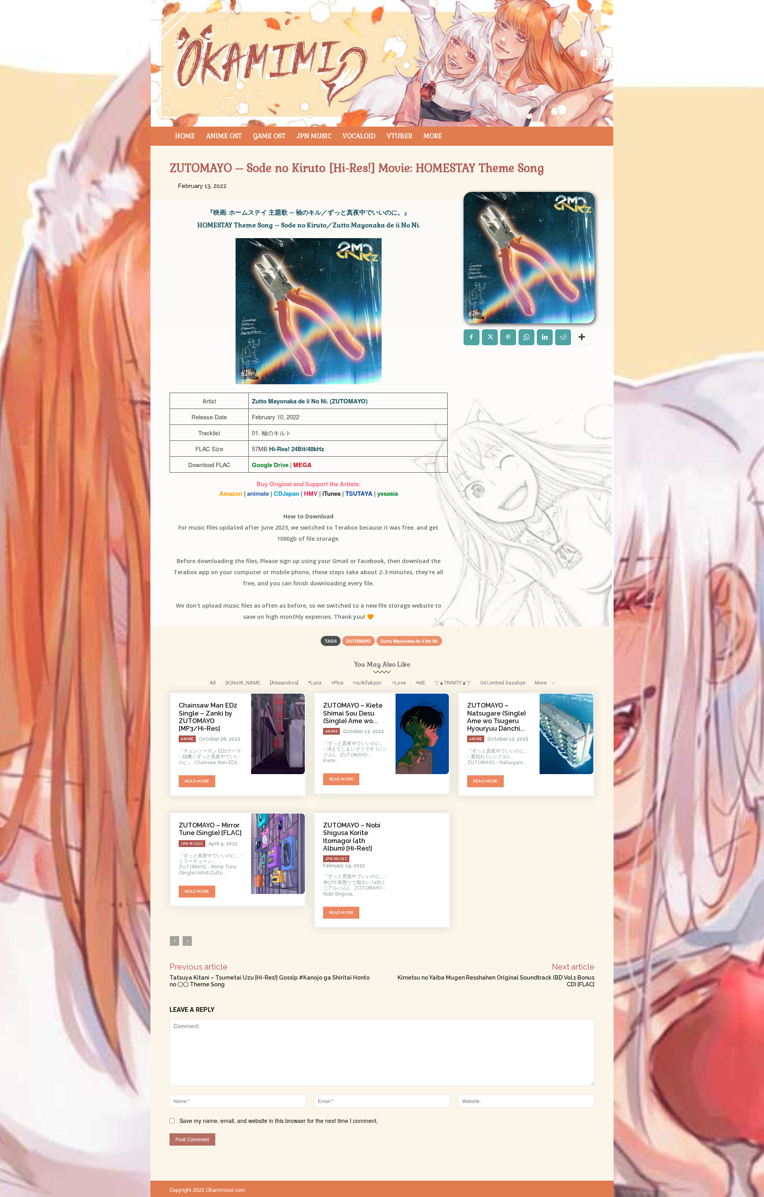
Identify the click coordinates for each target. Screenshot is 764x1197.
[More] (581, 337)
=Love (399, 683)
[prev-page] (174, 941)
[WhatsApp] (526, 337)
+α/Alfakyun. (367, 683)
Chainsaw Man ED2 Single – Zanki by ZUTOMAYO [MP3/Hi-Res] (208, 717)
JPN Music (192, 844)
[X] (490, 337)
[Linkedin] (545, 337)
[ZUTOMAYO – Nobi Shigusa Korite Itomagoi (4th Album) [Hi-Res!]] (422, 854)
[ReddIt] (563, 337)
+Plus (337, 683)
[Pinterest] (508, 337)
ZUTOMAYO (358, 641)
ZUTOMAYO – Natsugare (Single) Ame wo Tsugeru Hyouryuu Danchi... (496, 717)
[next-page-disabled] (187, 941)
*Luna (315, 683)
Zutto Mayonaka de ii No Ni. (409, 641)
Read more (197, 781)
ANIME (187, 739)
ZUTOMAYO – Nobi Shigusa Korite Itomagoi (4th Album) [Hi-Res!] (351, 836)
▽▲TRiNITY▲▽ (453, 683)
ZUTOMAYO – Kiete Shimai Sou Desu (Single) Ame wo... (352, 713)
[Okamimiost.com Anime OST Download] (382, 63)
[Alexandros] (284, 683)
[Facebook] (471, 337)
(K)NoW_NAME (242, 683)
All (213, 683)
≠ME (420, 683)
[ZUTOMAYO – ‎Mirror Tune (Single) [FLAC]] (278, 854)
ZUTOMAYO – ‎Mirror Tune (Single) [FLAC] (210, 829)
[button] (584, 136)
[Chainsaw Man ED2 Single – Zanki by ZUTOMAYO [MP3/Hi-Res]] (278, 734)
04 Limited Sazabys (502, 683)
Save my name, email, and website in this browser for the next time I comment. (278, 1121)
